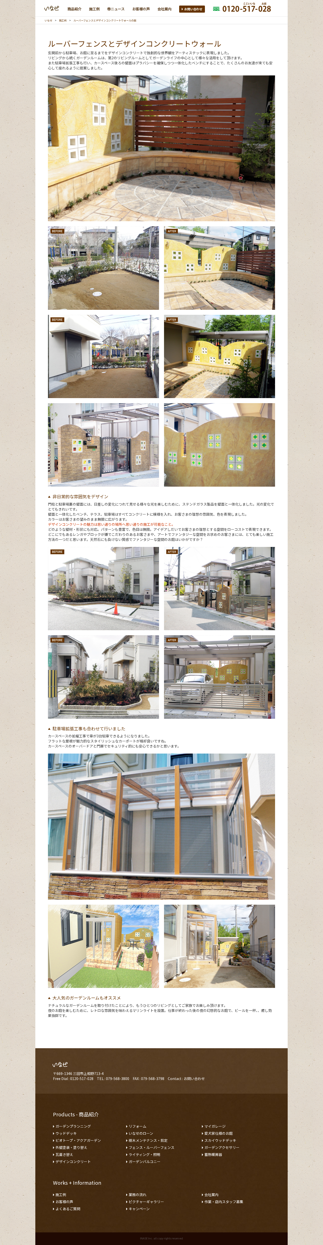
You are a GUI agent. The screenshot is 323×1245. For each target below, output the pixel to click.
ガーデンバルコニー (144, 1161)
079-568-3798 (152, 1078)
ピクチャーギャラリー (146, 1201)
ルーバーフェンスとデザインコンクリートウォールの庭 (104, 20)
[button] (74, 9)
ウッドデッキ (66, 1133)
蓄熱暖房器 (213, 1154)
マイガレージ (215, 1126)
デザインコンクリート (73, 1161)
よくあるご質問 (68, 1208)
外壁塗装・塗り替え (71, 1147)
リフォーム (137, 1126)
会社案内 (211, 1194)
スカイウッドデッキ (220, 1140)
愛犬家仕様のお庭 (218, 1133)
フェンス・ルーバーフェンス (151, 1147)
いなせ (48, 20)
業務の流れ (137, 1194)
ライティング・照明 (144, 1154)
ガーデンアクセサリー (221, 1147)
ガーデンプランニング (73, 1126)
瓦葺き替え (64, 1154)
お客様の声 (64, 1201)
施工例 (63, 20)
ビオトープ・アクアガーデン (78, 1140)
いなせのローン (141, 1133)
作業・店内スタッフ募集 (223, 1201)
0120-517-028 (81, 1078)
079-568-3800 (117, 1078)
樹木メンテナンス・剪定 (148, 1140)
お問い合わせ (193, 9)
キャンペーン (139, 1208)
